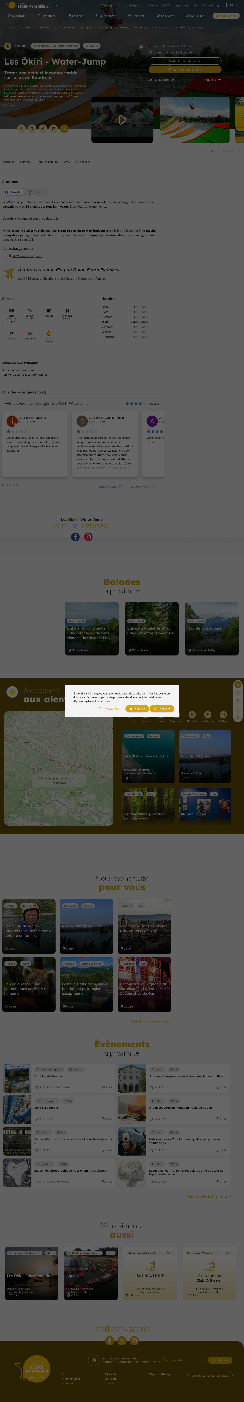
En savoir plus (112, 709)
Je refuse (139, 709)
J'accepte (164, 709)
